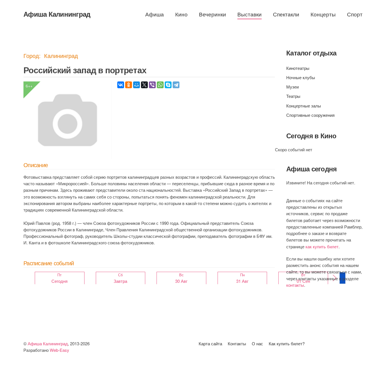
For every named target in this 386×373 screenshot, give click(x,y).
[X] (144, 84)
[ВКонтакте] (120, 84)
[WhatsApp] (160, 84)
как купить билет (322, 246)
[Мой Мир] (136, 84)
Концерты (323, 14)
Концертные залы (303, 106)
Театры (293, 96)
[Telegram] (176, 84)
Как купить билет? (287, 343)
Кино (181, 14)
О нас (257, 343)
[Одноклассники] (128, 84)
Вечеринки (212, 14)
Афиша (154, 14)
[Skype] (168, 84)
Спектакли (286, 14)
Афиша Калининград (56, 14)
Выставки (249, 14)
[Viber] (152, 84)
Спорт (355, 14)
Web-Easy (59, 350)
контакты (295, 285)
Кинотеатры (297, 68)
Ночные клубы (300, 77)
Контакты (237, 343)
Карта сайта (210, 343)
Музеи (292, 87)
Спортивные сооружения (310, 115)
